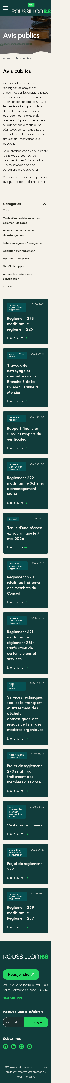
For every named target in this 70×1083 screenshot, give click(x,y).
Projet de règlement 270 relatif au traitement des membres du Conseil (25, 773)
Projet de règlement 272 (24, 866)
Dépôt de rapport (14, 266)
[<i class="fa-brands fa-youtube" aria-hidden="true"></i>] (29, 1046)
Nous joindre (18, 974)
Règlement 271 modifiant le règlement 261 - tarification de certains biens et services (21, 645)
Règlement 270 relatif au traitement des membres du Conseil (25, 585)
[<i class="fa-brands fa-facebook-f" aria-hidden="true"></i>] (5, 1046)
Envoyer (36, 1022)
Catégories (12, 204)
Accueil (7, 58)
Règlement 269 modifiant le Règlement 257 (20, 913)
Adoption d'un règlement (19, 250)
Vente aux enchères (24, 825)
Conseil (7, 286)
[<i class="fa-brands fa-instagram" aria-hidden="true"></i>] (21, 1046)
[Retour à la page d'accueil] (31, 8)
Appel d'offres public (16, 258)
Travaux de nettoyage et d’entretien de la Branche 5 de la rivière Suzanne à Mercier (22, 379)
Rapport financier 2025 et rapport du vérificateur (24, 434)
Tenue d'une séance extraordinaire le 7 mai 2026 (24, 533)
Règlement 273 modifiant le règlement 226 (20, 324)
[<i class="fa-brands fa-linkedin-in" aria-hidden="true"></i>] (13, 1046)
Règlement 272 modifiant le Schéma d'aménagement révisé (25, 485)
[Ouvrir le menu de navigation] (5, 8)
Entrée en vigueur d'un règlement (24, 243)
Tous (6, 210)
